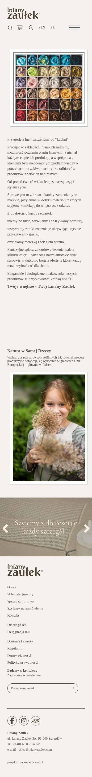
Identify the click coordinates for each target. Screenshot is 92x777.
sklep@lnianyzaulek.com (35, 749)
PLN (42, 27)
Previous (7, 527)
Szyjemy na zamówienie (25, 608)
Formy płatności (19, 655)
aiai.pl (39, 762)
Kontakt (13, 615)
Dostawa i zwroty (20, 641)
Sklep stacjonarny (20, 594)
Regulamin (15, 648)
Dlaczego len (17, 625)
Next (85, 527)
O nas (11, 587)
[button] (74, 27)
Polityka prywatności (22, 662)
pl (52, 27)
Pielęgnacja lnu (18, 632)
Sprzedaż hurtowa (20, 601)
